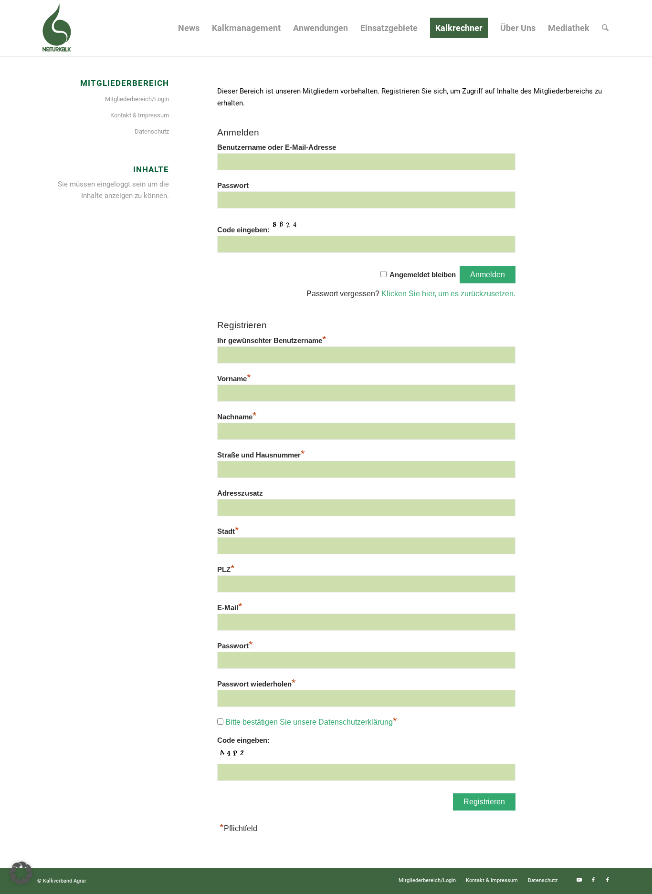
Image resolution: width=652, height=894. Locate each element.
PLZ (226, 569)
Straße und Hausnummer (261, 455)
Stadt (228, 531)
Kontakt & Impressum (139, 115)
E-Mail (229, 608)
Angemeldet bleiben (422, 275)
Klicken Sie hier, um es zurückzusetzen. (448, 294)
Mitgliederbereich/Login (137, 99)
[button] (21, 873)
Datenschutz (152, 131)
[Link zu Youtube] (579, 880)
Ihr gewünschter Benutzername (271, 340)
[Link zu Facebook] (593, 880)
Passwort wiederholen (256, 684)
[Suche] (605, 28)
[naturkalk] (56, 28)
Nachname (237, 417)
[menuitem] (189, 28)
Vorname (234, 379)
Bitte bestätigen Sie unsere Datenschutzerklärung (309, 722)
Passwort (233, 185)
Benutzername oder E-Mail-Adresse (276, 147)
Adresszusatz (240, 493)
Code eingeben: (243, 230)
